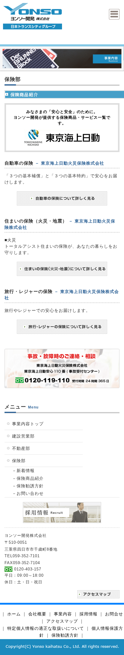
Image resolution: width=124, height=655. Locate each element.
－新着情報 (23, 470)
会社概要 (37, 614)
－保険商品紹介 (28, 478)
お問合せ (114, 614)
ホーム (14, 614)
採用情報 (88, 614)
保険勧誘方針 (65, 635)
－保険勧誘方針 (28, 485)
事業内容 (63, 614)
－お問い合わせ (28, 493)
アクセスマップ (62, 621)
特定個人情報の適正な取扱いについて (45, 628)
